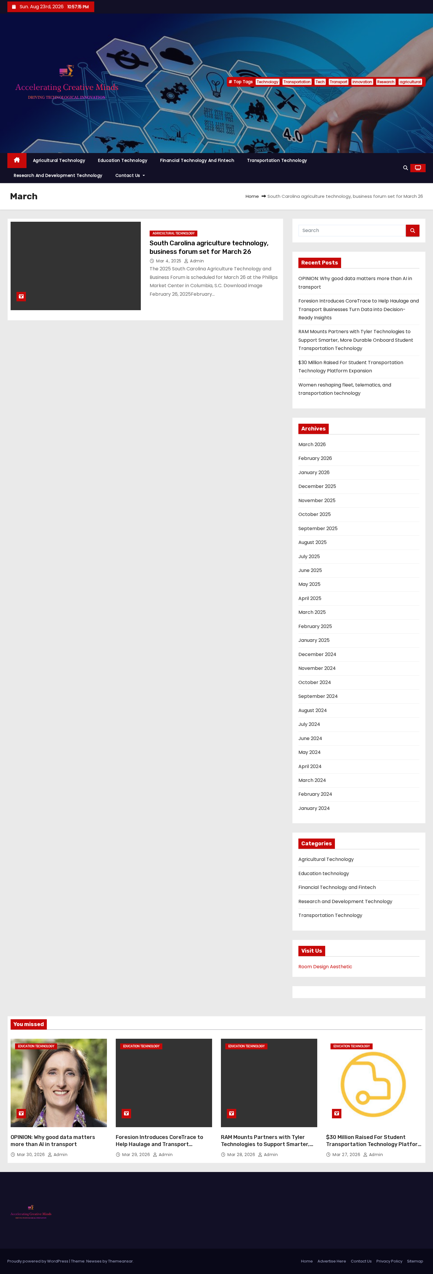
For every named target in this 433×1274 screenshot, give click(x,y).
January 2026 (314, 472)
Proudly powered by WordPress (38, 1261)
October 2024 (314, 682)
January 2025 (314, 640)
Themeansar (120, 1261)
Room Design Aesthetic (325, 966)
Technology (267, 81)
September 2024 (318, 696)
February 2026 (315, 458)
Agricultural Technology (59, 160)
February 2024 (315, 794)
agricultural (410, 81)
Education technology (122, 160)
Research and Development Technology (58, 175)
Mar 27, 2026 (347, 1155)
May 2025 (309, 584)
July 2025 (309, 556)
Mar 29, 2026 (136, 1155)
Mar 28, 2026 (242, 1155)
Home (252, 196)
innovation (362, 81)
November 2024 (317, 668)
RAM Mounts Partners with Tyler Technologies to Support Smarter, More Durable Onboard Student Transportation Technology (355, 340)
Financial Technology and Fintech (197, 160)
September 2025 (318, 528)
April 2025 (309, 598)
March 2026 (312, 444)
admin (196, 261)
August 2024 (312, 710)
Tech (320, 81)
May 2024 (309, 752)
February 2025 (315, 626)
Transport (338, 81)
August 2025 (312, 542)
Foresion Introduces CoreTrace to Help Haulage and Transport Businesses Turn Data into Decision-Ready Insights (358, 309)
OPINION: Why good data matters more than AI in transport (53, 1141)
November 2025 (317, 500)
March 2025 (312, 612)
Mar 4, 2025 (169, 261)
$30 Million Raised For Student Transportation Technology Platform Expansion (374, 1144)
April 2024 (310, 766)
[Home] (17, 160)
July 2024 (309, 724)
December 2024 (317, 654)
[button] (405, 168)
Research (385, 81)
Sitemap (415, 1261)
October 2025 (314, 514)
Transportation (297, 81)
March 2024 (312, 780)
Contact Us (128, 175)
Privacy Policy (389, 1261)
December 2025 (317, 486)
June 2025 (310, 570)
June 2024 (310, 738)
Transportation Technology (277, 160)
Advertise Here (332, 1261)
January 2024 (314, 808)
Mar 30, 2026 (31, 1155)
